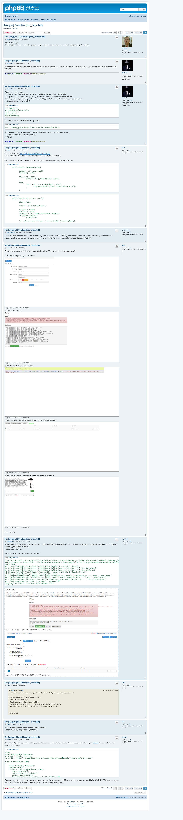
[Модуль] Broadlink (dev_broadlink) (23, 25)
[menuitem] (14, 16)
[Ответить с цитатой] (116, 37)
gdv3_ (123, 147)
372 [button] (127, 32)
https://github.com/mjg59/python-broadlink (34, 153)
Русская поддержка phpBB (75, 803)
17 (130, 232)
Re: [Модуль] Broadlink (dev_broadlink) (25, 37)
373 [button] (131, 32)
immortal (14, 28)
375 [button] (140, 32)
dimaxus (124, 48)
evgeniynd (125, 539)
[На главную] (15, 8)
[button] (115, 32)
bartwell (124, 737)
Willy (123, 245)
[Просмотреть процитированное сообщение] (22, 691)
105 (130, 75)
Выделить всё (14, 105)
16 (130, 248)
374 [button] (136, 32)
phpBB (71, 801)
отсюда (95, 743)
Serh (123, 682)
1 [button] (121, 32)
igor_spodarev (126, 230)
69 (130, 740)
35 (130, 541)
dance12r (124, 72)
